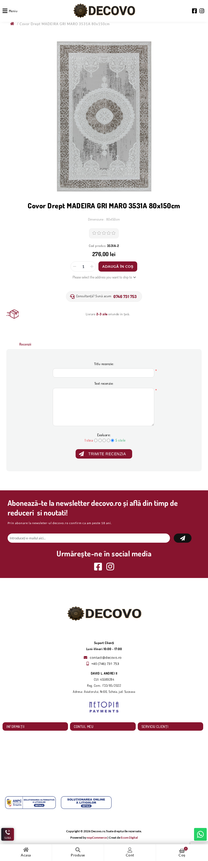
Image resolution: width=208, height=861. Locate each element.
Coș (78, 758)
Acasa (26, 855)
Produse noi (152, 743)
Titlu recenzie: (104, 364)
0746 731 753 (125, 296)
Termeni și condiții (20, 766)
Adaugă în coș (117, 266)
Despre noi (16, 774)
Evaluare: (104, 435)
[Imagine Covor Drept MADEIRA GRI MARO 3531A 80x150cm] (104, 116)
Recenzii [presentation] (25, 344)
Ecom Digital (129, 837)
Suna (7, 838)
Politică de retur (19, 751)
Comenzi (82, 743)
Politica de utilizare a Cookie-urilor (31, 743)
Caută (147, 736)
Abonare (183, 538)
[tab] (25, 344)
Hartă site (15, 736)
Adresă (80, 751)
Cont (130, 855)
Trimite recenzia (107, 454)
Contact (14, 781)
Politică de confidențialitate (26, 758)
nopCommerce (97, 837)
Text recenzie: (104, 383)
